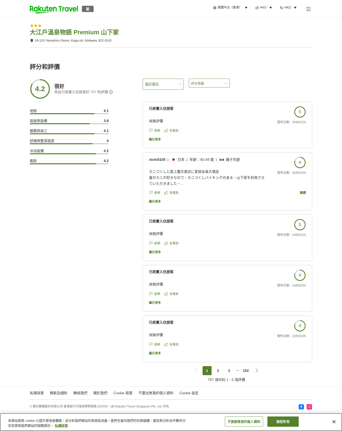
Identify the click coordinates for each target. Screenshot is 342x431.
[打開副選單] (308, 9)
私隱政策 (61, 425)
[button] (54, 9)
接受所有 (283, 421)
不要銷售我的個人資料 (244, 421)
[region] (171, 422)
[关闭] (333, 421)
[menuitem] (231, 8)
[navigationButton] (196, 370)
